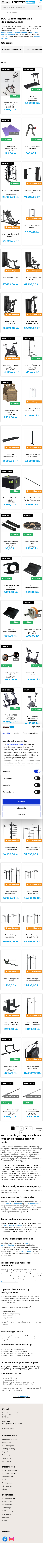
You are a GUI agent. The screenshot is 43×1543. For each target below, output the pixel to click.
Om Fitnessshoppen (9, 1470)
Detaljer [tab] (16, 733)
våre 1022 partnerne (15, 744)
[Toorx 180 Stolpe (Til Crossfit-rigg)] (32, 438)
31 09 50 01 (6, 1421)
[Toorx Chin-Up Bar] (10, 1050)
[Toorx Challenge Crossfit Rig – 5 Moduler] (32, 918)
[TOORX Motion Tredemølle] (32, 80)
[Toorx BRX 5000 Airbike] (32, 656)
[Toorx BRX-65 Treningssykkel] (32, 700)
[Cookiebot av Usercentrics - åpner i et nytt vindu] (30, 727)
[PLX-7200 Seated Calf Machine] (32, 261)
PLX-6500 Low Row (10, 277)
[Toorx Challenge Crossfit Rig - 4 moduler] (10, 918)
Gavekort (5, 1517)
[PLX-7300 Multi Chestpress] (10, 305)
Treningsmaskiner (8, 1498)
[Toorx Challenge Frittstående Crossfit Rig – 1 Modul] (32, 962)
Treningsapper (7, 1483)
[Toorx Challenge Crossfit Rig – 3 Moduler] (10, 875)
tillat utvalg (21, 808)
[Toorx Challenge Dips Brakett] (10, 962)
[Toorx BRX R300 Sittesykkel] (10, 700)
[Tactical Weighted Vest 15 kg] (10, 393)
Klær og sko (6, 1514)
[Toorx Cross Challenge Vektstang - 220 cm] (10, 1093)
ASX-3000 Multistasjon (10, 190)
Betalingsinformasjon (9, 1439)
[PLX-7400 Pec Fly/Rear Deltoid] (32, 305)
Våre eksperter (7, 1486)
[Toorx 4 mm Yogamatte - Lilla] (10, 130)
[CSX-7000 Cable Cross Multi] (32, 174)
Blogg (4, 1489)
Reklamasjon (6, 1455)
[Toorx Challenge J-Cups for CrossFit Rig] (10, 1006)
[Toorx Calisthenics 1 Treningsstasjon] (10, 831)
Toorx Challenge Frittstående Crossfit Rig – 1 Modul (32, 980)
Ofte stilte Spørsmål (9, 1473)
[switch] (37, 778)
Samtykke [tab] (6, 733)
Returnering (6, 1458)
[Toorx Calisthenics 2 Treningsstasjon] (32, 831)
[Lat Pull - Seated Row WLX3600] (32, 213)
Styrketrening (7, 1501)
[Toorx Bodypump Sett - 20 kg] (10, 656)
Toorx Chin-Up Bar (11, 1066)
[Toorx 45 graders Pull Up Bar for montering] (32, 481)
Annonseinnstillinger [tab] (31, 733)
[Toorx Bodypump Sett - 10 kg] (32, 613)
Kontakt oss (6, 1461)
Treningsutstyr (7, 1504)
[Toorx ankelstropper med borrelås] (10, 525)
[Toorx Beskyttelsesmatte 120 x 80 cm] (32, 569)
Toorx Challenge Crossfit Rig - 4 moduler (11, 937)
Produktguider (7, 1480)
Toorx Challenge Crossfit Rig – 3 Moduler (11, 893)
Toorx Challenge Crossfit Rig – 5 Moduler (32, 937)
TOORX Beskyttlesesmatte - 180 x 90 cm (11, 631)
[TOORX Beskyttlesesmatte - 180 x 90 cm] (10, 613)
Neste (39, 1130)
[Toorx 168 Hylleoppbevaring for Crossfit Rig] (10, 438)
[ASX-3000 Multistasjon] (10, 174)
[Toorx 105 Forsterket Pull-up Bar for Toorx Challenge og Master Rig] (32, 392)
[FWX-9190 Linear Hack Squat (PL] (10, 218)
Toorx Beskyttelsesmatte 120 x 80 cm (32, 587)
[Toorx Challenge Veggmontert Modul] (32, 1006)
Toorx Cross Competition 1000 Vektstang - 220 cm (32, 1112)
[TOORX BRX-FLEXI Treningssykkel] (10, 83)
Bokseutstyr (6, 1508)
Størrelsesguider (8, 1477)
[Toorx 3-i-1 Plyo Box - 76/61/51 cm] (10, 481)
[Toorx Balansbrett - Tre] (32, 525)
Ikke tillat (21, 814)
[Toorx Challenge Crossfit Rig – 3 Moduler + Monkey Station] (32, 875)
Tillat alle (21, 801)
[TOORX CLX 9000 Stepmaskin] (32, 1050)
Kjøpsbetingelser (8, 1445)
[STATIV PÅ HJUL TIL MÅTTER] (32, 349)
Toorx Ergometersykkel (11, 49)
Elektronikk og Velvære (10, 1511)
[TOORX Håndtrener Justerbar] (32, 130)
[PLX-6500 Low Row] (10, 261)
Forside (3, 13)
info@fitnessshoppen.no (12, 1424)
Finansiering (6, 1442)
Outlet (4, 1520)
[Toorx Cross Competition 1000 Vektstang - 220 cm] (32, 1093)
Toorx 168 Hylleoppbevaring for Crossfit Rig (11, 456)
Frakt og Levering (8, 1449)
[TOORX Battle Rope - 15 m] (10, 569)
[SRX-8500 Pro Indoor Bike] (10, 349)
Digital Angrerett (8, 1452)
